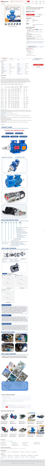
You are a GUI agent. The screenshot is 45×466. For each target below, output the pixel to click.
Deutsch (21, 461)
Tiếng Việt (39, 461)
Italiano (19, 461)
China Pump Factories (3, 455)
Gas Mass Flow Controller (25, 442)
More (1, 458)
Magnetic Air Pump (36, 455)
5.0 (35, 59)
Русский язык (16, 461)
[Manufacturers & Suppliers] (4, 1)
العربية (26, 461)
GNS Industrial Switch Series (4, 445)
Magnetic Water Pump (30, 455)
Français (13, 461)
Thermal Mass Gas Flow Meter (36, 442)
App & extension (36, 3)
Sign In (27, 55)
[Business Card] (43, 61)
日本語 (30, 461)
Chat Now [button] (40, 14)
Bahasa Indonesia (42, 461)
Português (11, 461)
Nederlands (24, 461)
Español (8, 461)
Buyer (28, 3)
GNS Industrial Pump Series (25, 445)
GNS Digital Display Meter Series (15, 445)
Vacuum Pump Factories (16, 455)
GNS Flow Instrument (14, 442)
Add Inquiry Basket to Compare (13, 26)
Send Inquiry (30, 14)
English (6, 461)
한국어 (28, 461)
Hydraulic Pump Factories (23, 455)
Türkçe (36, 461)
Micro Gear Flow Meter (3, 442)
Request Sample (38, 16)
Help (32, 3)
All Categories (3, 3)
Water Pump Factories (10, 455)
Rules (43, 3)
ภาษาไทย (34, 461)
